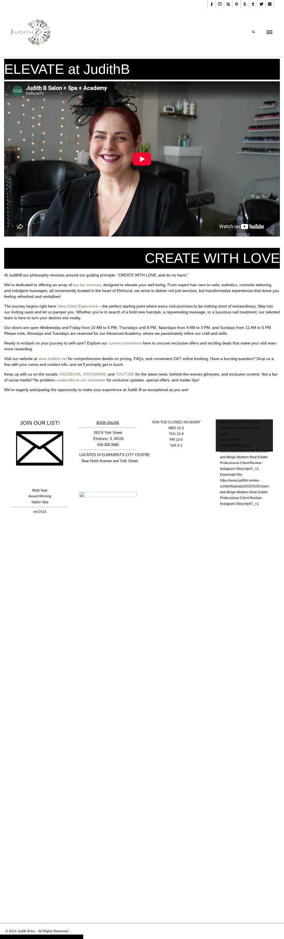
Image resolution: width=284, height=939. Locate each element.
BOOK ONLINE (108, 423)
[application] (244, 435)
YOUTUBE (125, 374)
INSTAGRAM (94, 374)
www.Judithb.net (52, 358)
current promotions (125, 343)
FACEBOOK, (71, 374)
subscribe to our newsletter (82, 380)
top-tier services (87, 285)
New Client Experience (78, 306)
